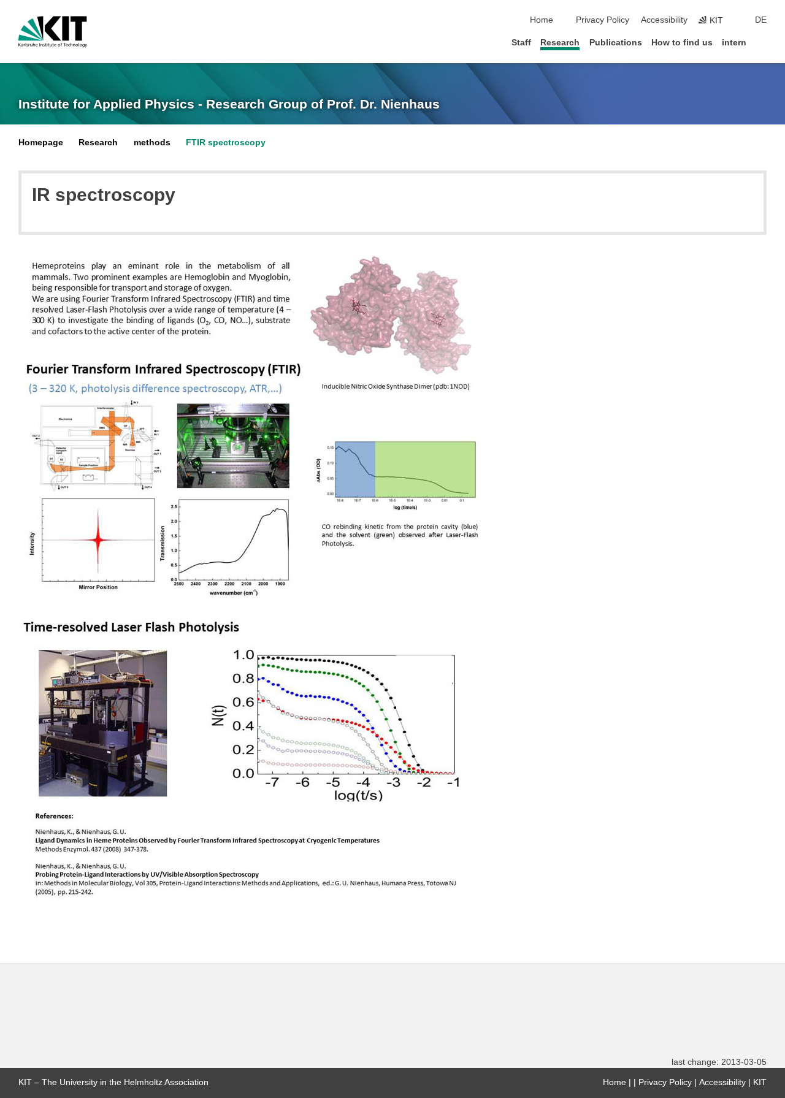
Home (541, 20)
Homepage (40, 142)
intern (734, 42)
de (761, 20)
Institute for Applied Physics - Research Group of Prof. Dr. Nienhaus (229, 104)
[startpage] (763, 42)
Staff (521, 42)
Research (560, 42)
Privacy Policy (602, 20)
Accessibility (664, 20)
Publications (615, 42)
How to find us (682, 42)
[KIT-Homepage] (52, 32)
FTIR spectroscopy (226, 142)
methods (152, 142)
